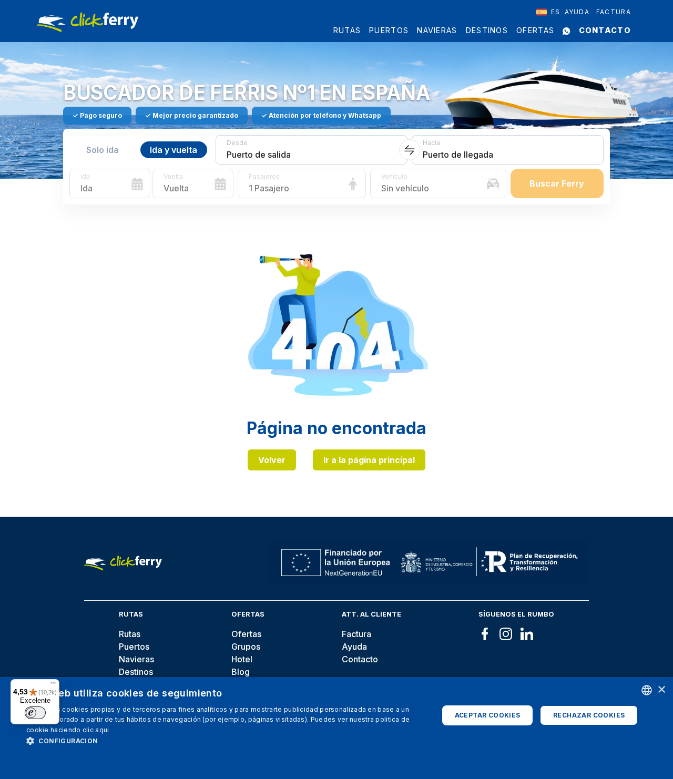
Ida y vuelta (173, 150)
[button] (226, 740)
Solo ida (102, 150)
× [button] (661, 690)
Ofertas (535, 30)
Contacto (605, 30)
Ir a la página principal (369, 460)
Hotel (241, 659)
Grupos (245, 646)
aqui (102, 730)
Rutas (347, 30)
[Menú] (53, 685)
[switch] (35, 712)
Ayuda (577, 12)
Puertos (389, 30)
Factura (613, 12)
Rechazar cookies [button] (589, 715)
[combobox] (548, 12)
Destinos (487, 30)
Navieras (437, 30)
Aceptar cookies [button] (488, 715)
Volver (271, 460)
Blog (240, 672)
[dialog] (336, 728)
